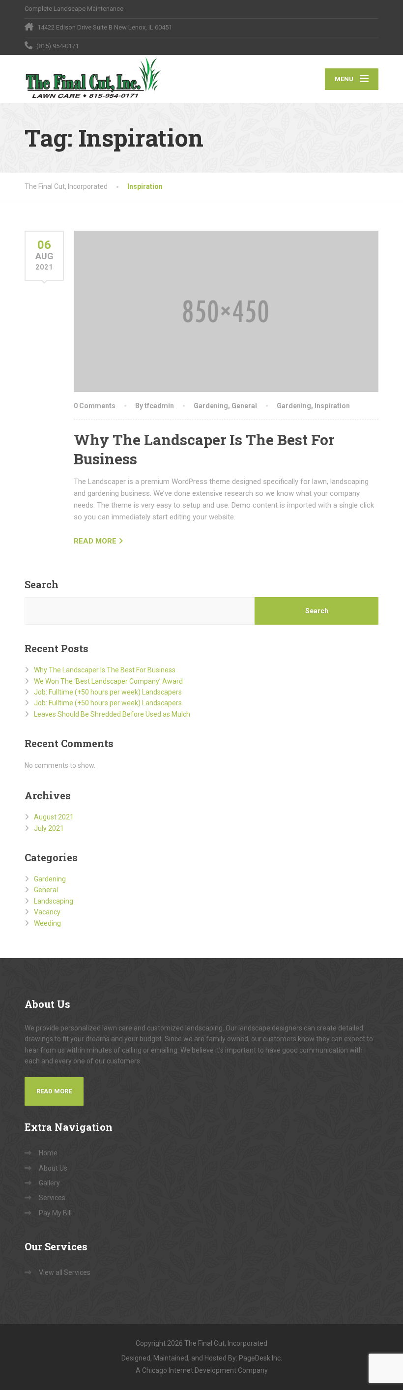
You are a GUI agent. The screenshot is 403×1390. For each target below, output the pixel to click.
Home (48, 1153)
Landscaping (53, 901)
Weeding (47, 923)
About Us (53, 1168)
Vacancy (47, 912)
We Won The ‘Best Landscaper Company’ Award (108, 681)
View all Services (64, 1272)
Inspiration (332, 406)
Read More (54, 1091)
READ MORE (95, 541)
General (244, 406)
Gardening (211, 406)
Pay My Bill (55, 1213)
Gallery (49, 1183)
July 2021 (49, 828)
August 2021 (54, 817)
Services (52, 1198)
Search (41, 584)
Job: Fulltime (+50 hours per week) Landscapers (108, 692)
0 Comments (94, 406)
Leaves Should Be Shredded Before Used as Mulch (112, 714)
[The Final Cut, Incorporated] (94, 78)
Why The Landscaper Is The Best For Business (104, 670)
